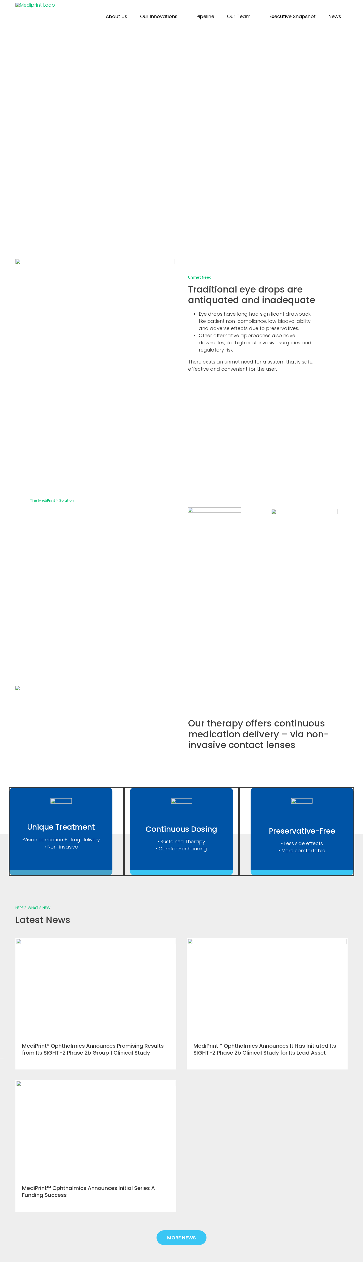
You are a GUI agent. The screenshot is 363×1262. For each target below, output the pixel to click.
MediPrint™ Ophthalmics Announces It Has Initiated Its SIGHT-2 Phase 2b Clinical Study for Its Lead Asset (264, 1049)
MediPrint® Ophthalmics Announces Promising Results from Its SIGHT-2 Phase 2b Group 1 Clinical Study (93, 1049)
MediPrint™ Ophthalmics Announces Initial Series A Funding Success (88, 1191)
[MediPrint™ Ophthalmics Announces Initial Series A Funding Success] (95, 1128)
